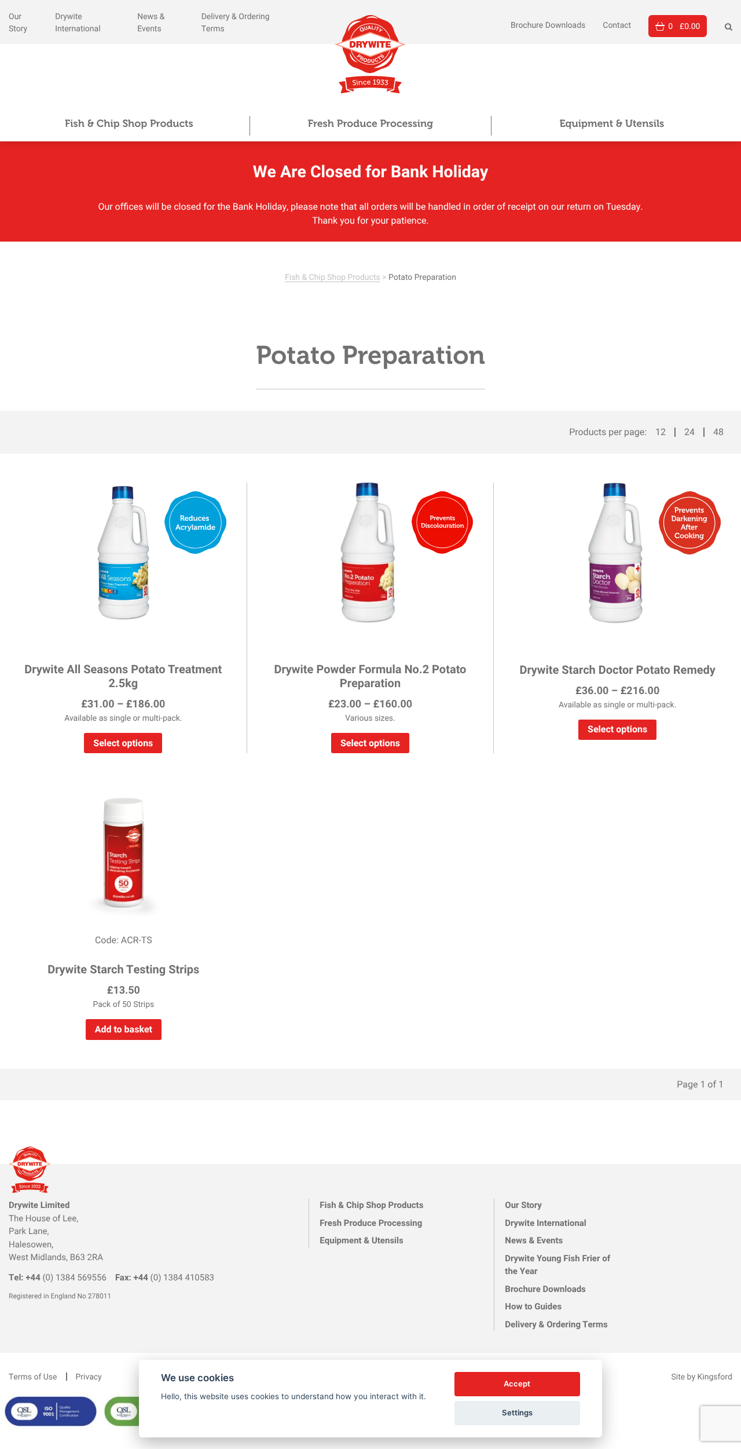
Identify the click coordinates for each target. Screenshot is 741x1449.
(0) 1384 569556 (58, 1277)
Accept (517, 1383)
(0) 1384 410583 (164, 1277)
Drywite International (545, 1223)
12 (660, 432)
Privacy (89, 1376)
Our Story (523, 1205)
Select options (123, 743)
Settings (517, 1412)
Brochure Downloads (548, 24)
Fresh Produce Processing (370, 123)
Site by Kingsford (701, 1376)
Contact (617, 24)
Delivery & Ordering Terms (556, 1324)
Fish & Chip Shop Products (129, 123)
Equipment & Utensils (611, 123)
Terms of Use (33, 1376)
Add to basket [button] (123, 1029)
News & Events (534, 1240)
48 (718, 432)
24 (689, 432)
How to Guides (533, 1306)
